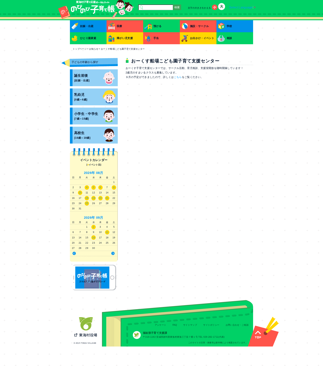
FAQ (175, 325)
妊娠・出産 (87, 26)
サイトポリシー (211, 325)
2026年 (89, 173)
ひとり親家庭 (88, 38)
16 (93, 237)
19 (93, 198)
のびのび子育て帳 (94, 277)
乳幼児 (80, 97)
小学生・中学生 (86, 116)
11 (107, 232)
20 (100, 198)
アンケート (160, 325)
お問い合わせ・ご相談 (237, 325)
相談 (229, 38)
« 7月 (81, 253)
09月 (99, 217)
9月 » (106, 253)
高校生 (82, 135)
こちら (178, 77)
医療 (119, 26)
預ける (157, 26)
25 (86, 203)
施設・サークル (199, 26)
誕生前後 (82, 78)
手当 (156, 38)
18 (86, 198)
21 (107, 198)
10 (80, 192)
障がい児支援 (125, 38)
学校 (229, 26)
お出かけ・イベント (202, 38)
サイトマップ (190, 325)
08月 (99, 173)
